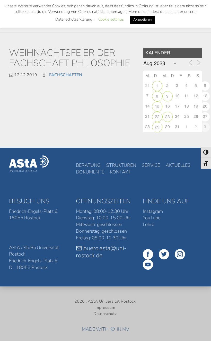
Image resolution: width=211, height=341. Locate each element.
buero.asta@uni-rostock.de (101, 251)
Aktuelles (178, 165)
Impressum (104, 307)
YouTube (151, 218)
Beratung (88, 165)
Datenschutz (105, 314)
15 (157, 106)
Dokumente (90, 172)
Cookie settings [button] (111, 19)
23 (167, 116)
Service (151, 165)
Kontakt (120, 172)
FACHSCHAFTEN (65, 75)
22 (157, 116)
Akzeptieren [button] (142, 19)
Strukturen (121, 165)
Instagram (153, 211)
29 (157, 127)
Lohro (148, 224)
